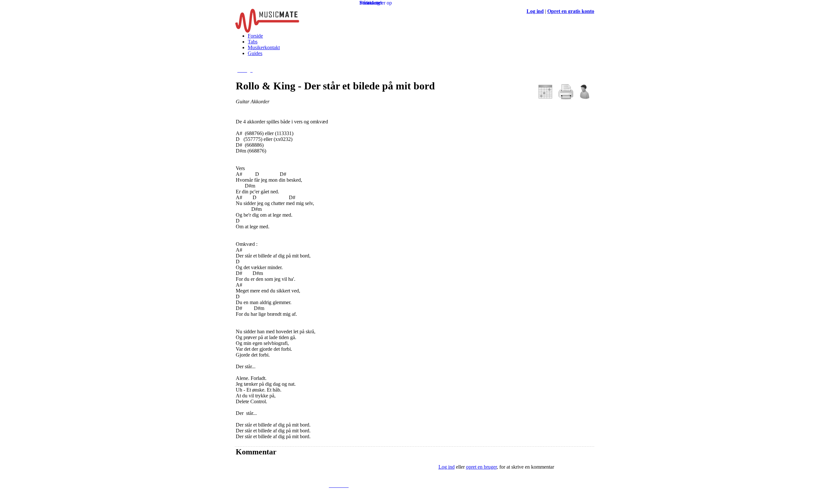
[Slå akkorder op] (545, 97)
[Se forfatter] (584, 97)
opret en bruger (481, 467)
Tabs (252, 41)
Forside (255, 36)
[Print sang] (566, 97)
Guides (255, 53)
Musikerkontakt (264, 47)
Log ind (446, 467)
